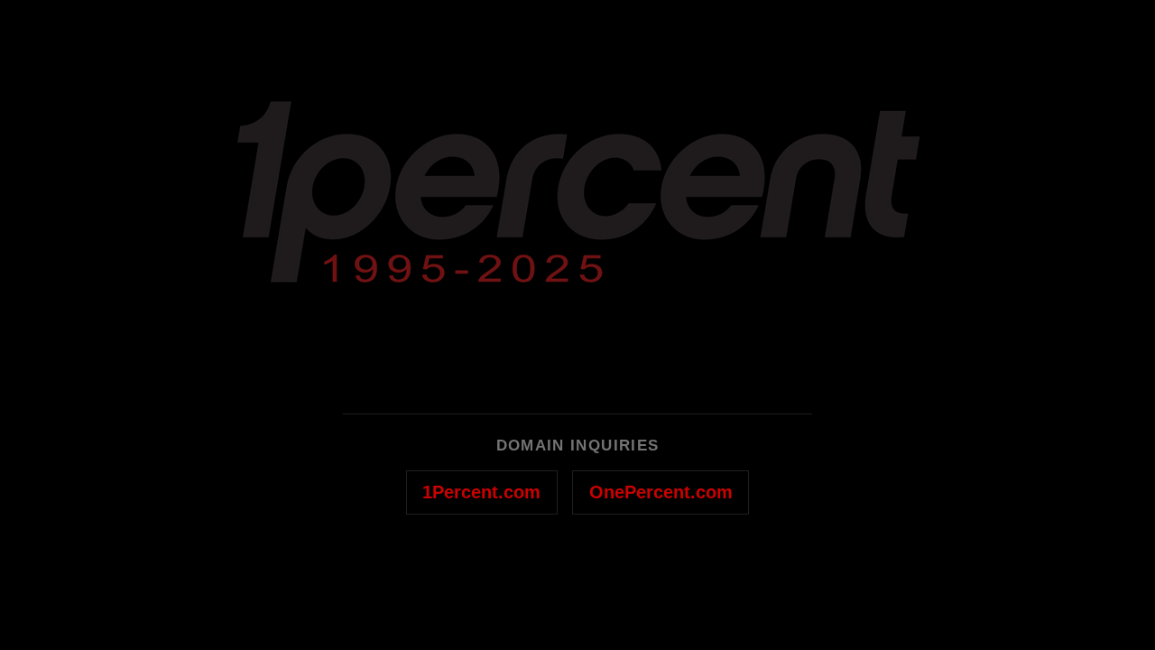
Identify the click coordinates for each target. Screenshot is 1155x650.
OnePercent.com (661, 492)
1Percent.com (481, 492)
